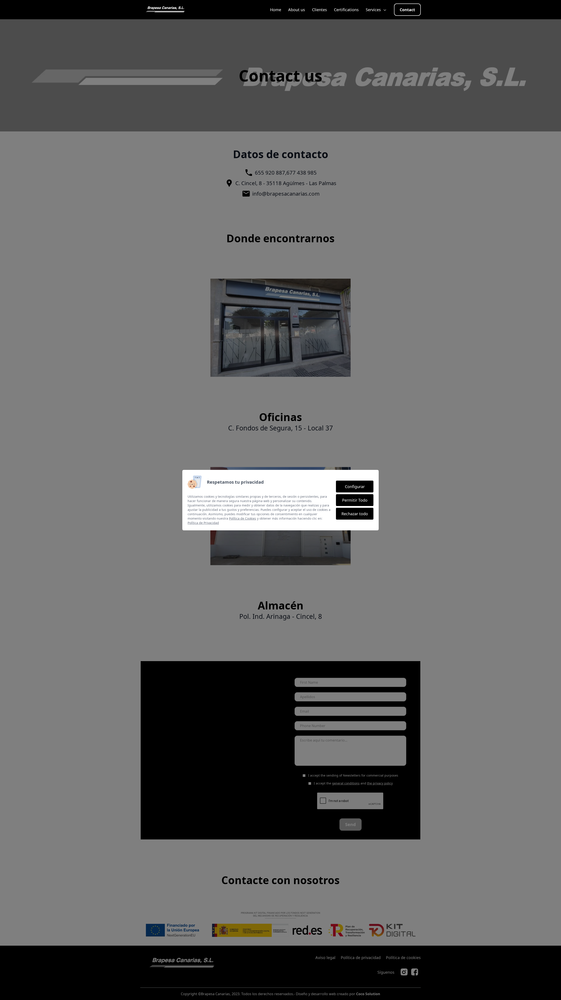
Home (275, 9)
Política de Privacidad (203, 523)
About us (296, 9)
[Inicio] (165, 9)
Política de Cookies (242, 518)
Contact (407, 9)
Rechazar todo (354, 513)
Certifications (346, 9)
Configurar (355, 486)
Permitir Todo (354, 500)
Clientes (319, 9)
